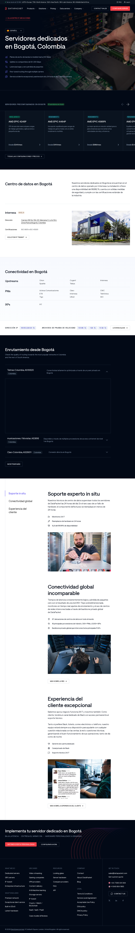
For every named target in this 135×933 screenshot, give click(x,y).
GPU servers (10, 877)
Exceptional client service (15, 902)
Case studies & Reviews (38, 916)
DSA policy (81, 906)
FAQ (120, 2)
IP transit (8, 882)
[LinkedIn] (116, 900)
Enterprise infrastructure (15, 886)
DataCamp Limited (17, 929)
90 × (81, 2)
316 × (53, 2)
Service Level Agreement (86, 898)
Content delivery (35, 886)
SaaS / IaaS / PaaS (36, 910)
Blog (79, 882)
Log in (128, 2)
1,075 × (27, 2)
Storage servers (35, 894)
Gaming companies (36, 877)
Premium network (12, 898)
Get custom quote (116, 877)
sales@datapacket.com (118, 873)
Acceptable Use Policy (86, 902)
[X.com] (109, 900)
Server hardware (59, 877)
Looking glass (58, 873)
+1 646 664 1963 (117, 886)
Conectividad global (20, 501)
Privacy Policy (82, 915)
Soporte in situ (17, 493)
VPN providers (34, 882)
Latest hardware (11, 911)
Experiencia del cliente (18, 510)
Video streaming (35, 873)
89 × (66, 2)
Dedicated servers (12, 873)
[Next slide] (128, 104)
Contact (80, 873)
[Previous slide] (123, 104)
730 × (39, 2)
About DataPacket (84, 877)
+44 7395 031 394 (118, 883)
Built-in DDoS (10, 906)
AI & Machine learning (37, 890)
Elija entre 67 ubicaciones (19, 18)
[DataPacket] (14, 8)
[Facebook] (123, 900)
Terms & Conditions (85, 894)
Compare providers (60, 882)
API (54, 890)
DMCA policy (82, 911)
